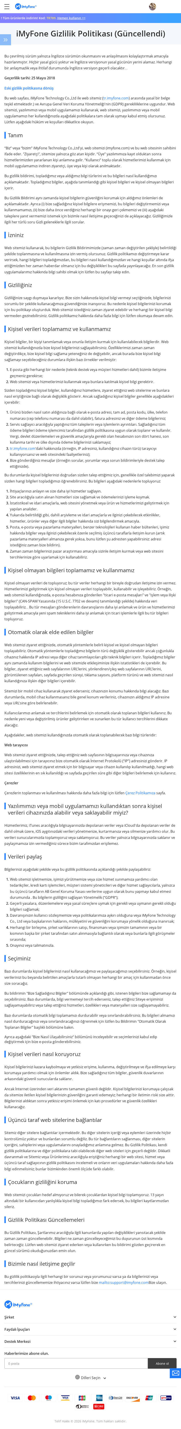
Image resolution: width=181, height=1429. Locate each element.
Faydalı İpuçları (17, 1329)
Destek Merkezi (17, 1341)
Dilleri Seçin (91, 1377)
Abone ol (162, 1363)
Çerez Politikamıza (140, 793)
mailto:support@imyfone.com (124, 1282)
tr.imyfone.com (116, 98)
